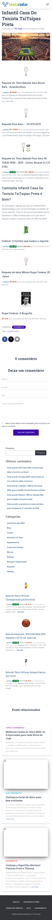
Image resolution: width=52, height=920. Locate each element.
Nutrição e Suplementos (17, 562)
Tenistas (10, 572)
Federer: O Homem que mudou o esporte (25, 241)
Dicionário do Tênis (15, 538)
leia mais (9, 101)
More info (5, 95)
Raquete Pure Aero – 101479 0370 (21, 124)
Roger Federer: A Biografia (17, 313)
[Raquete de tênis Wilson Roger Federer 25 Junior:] (26, 261)
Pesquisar (10, 448)
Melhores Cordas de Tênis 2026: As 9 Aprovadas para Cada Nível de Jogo (25, 735)
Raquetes (11, 567)
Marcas (10, 552)
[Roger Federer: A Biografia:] (26, 299)
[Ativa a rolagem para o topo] (47, 915)
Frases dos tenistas (15, 547)
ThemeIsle (36, 914)
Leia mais (10, 819)
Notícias (10, 557)
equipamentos (13, 331)
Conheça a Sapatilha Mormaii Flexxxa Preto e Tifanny (23, 867)
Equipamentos (19, 327)
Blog (9, 528)
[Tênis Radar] (16, 4)
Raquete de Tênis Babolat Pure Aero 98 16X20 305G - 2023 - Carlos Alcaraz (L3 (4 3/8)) (26, 162)
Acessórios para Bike (16, 523)
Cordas (10, 533)
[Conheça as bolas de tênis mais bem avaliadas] (26, 774)
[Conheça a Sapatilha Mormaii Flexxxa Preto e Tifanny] (26, 842)
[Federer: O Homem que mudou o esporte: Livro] (26, 230)
